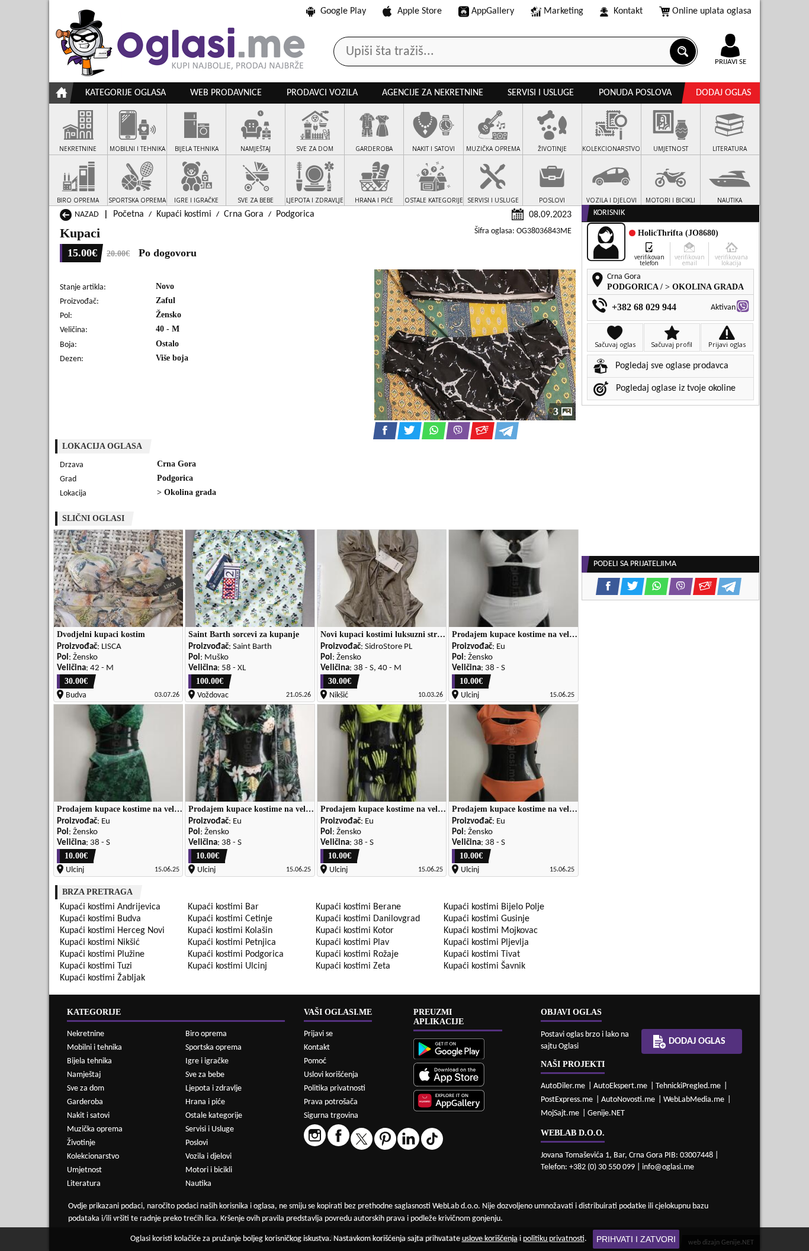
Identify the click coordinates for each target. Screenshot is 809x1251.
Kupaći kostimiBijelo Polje (494, 907)
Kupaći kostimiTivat (482, 954)
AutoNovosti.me (628, 1099)
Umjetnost (84, 1170)
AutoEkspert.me (620, 1086)
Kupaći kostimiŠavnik (484, 966)
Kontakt (628, 11)
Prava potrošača (331, 1102)
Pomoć (315, 1061)
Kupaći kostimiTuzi (96, 966)
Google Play (343, 11)
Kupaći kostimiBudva (100, 919)
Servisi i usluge (541, 93)
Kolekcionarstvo (93, 1156)
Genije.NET (606, 1113)
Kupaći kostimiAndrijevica (110, 907)
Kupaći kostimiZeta (353, 966)
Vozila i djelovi (208, 1156)
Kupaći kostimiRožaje (357, 954)
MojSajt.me (560, 1113)
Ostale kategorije (213, 1115)
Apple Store (419, 11)
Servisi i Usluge (209, 1129)
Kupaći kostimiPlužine (102, 954)
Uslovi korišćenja (331, 1074)
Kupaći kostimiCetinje (230, 919)
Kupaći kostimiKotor (355, 930)
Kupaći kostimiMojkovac (491, 930)
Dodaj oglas (723, 93)
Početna (128, 214)
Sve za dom (85, 1088)
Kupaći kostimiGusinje (486, 919)
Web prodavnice (226, 93)
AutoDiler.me (563, 1086)
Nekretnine (85, 1034)
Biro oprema (206, 1034)
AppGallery (492, 11)
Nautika (198, 1183)
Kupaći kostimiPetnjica (232, 942)
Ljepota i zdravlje (213, 1088)
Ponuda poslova (635, 93)
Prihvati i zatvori (636, 1239)
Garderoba (85, 1102)
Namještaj (84, 1074)
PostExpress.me (567, 1099)
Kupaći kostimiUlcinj (227, 966)
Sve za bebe (204, 1074)
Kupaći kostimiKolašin (230, 930)
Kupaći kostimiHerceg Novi (112, 930)
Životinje (81, 1143)
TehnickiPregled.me (688, 1086)
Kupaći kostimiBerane (358, 907)
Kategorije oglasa (125, 93)
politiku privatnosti (554, 1238)
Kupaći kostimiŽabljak (102, 978)
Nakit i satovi (88, 1115)
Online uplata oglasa (712, 11)
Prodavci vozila (322, 93)
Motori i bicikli (208, 1170)
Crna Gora (244, 214)
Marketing (563, 11)
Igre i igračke (207, 1061)
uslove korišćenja (490, 1238)
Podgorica (295, 214)
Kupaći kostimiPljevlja (486, 942)
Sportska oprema (213, 1047)
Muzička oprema (95, 1129)
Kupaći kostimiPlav (352, 942)
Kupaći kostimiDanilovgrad (368, 919)
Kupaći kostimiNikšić (100, 942)
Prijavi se (318, 1034)
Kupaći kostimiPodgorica (236, 954)
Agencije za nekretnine (432, 93)
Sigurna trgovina (331, 1115)
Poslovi (196, 1143)
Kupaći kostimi (183, 214)
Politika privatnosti (334, 1088)
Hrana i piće (205, 1102)
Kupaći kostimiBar (223, 907)
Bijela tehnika (89, 1061)
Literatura (84, 1183)
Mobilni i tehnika (94, 1047)
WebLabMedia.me (693, 1099)
